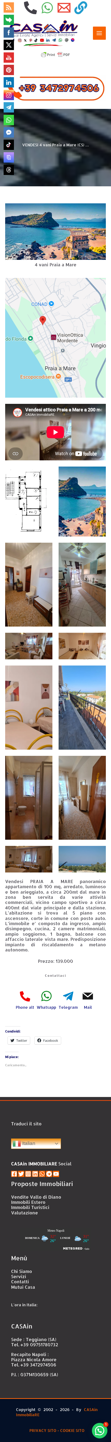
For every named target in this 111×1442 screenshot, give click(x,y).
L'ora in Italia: (24, 1304)
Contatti (20, 1281)
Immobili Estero (28, 1202)
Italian (28, 1143)
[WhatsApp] (47, 7)
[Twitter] (21, 1174)
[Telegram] (49, 1174)
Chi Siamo (21, 1271)
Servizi (18, 1276)
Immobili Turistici (30, 1207)
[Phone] (30, 7)
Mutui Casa (23, 1287)
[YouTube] (56, 1174)
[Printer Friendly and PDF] (55, 54)
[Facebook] (14, 1174)
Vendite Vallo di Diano (36, 1197)
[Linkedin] (35, 1174)
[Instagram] (28, 1174)
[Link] (81, 7)
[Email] (64, 7)
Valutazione (24, 1212)
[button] (99, 1430)
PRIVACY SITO (42, 1430)
